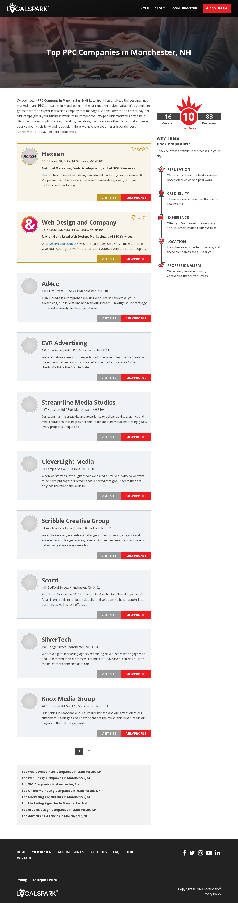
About (160, 8)
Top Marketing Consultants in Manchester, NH (56, 797)
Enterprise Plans (45, 880)
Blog (130, 852)
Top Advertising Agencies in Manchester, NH (55, 816)
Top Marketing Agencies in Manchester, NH (54, 803)
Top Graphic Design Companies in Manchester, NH (59, 810)
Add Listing (218, 8)
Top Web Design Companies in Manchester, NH (56, 778)
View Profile (136, 198)
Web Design (42, 852)
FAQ (116, 852)
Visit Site (109, 198)
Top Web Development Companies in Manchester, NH (62, 772)
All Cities (99, 852)
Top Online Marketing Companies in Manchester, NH (61, 791)
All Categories (71, 852)
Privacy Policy (211, 894)
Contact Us (27, 858)
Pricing (22, 880)
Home (145, 8)
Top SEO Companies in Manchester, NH (51, 784)
